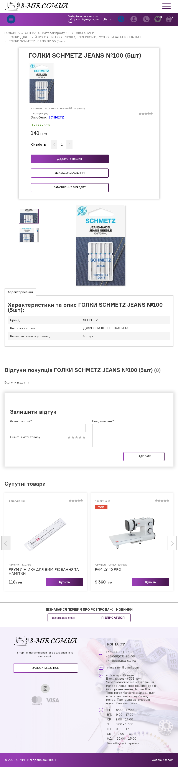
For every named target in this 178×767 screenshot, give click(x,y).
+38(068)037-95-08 (120, 656)
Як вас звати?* (21, 421)
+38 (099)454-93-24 (121, 661)
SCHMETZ (56, 117)
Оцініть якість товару (25, 437)
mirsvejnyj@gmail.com (123, 667)
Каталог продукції (55, 33)
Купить (64, 582)
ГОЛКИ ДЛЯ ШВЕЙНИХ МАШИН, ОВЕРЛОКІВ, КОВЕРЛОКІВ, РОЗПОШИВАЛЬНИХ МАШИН (74, 37)
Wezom (168, 760)
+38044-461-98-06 (120, 652)
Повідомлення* (103, 421)
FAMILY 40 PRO (108, 569)
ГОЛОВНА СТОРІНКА (20, 33)
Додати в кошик (69, 158)
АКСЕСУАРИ (84, 33)
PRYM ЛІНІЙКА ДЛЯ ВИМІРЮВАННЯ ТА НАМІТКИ (44, 571)
